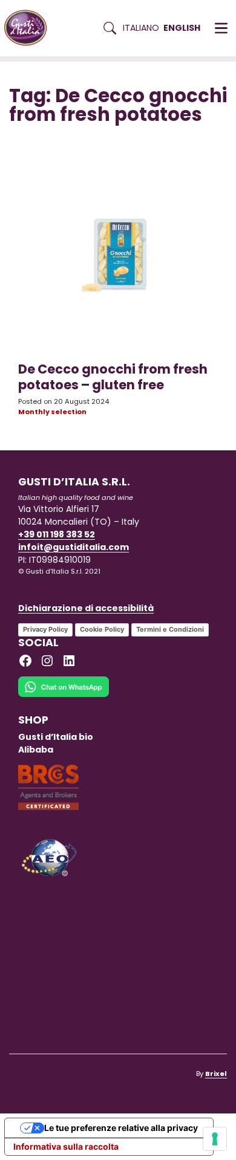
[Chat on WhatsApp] (63, 695)
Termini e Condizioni (170, 629)
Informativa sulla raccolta (66, 1146)
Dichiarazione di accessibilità (86, 608)
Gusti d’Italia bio (55, 737)
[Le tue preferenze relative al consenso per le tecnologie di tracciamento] (214, 1138)
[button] (221, 28)
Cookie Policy (102, 629)
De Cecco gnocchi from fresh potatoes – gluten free (113, 376)
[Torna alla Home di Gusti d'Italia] (30, 28)
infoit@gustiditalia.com (73, 547)
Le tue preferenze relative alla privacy (121, 1128)
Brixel (216, 1073)
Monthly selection (52, 411)
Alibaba (35, 750)
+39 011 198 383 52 (56, 534)
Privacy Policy (45, 629)
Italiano (141, 28)
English (181, 28)
